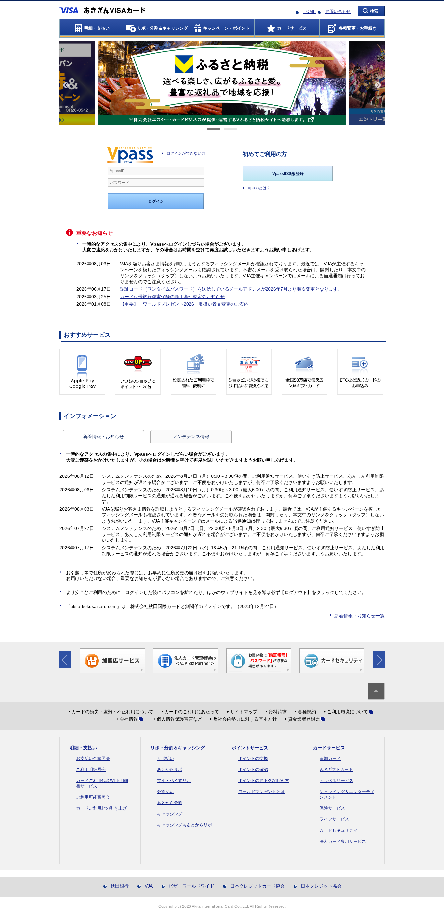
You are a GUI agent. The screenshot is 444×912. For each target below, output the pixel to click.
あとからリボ (169, 769)
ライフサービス (334, 819)
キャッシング (169, 813)
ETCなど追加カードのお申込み (360, 372)
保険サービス (332, 808)
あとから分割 (169, 802)
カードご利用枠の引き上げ (101, 808)
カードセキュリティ (339, 830)
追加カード (330, 758)
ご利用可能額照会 (93, 797)
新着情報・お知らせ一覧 (359, 615)
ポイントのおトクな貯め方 (263, 780)
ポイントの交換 (253, 758)
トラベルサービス (336, 780)
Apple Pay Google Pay (82, 372)
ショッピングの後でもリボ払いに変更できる (249, 372)
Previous (66, 85)
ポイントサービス (250, 747)
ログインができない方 (185, 153)
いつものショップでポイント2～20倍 (138, 372)
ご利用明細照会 (91, 769)
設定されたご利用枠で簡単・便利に (193, 372)
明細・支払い (83, 747)
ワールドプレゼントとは (261, 791)
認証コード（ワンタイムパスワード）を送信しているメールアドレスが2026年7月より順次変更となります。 (231, 289)
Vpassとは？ (259, 188)
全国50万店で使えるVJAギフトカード (304, 372)
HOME (309, 11)
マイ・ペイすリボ (174, 780)
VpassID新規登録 (288, 173)
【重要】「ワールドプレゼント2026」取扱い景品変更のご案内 (184, 304)
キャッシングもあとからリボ (184, 824)
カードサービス (329, 747)
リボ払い (165, 758)
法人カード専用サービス (343, 841)
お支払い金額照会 (93, 758)
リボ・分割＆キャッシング (177, 747)
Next (378, 85)
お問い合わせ (338, 11)
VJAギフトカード (336, 769)
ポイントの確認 (253, 769)
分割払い (165, 791)
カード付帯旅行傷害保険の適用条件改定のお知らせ (172, 296)
